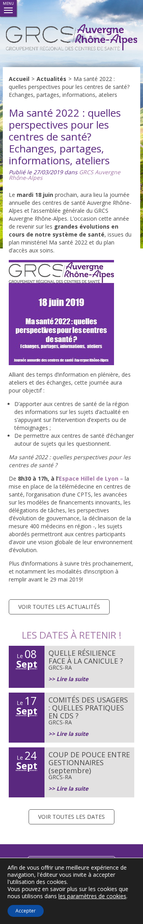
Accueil (19, 79)
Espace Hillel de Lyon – (91, 478)
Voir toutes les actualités (59, 606)
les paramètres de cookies (92, 896)
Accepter (25, 910)
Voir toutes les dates (71, 816)
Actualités (51, 79)
